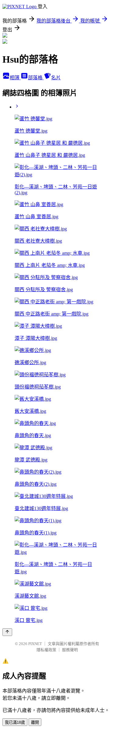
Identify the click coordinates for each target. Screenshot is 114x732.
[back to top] (7, 632)
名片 (56, 77)
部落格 (36, 77)
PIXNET (35, 643)
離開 (35, 722)
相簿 (15, 77)
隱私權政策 (46, 649)
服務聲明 (70, 649)
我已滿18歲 (15, 722)
